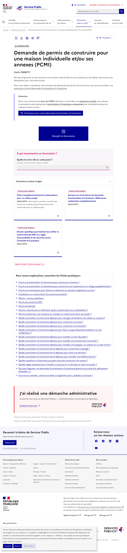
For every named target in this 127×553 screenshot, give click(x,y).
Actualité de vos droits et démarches (19, 21)
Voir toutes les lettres (28, 448)
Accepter (7, 546)
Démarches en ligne (72, 464)
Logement (6, 480)
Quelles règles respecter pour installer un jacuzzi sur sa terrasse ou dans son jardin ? (57, 364)
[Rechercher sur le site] (121, 11)
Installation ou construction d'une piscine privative (42, 294)
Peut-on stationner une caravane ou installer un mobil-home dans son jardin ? (55, 314)
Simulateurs (69, 472)
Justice (35, 468)
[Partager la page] (32, 38)
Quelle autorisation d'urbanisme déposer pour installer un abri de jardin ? (53, 336)
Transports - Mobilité (10, 484)
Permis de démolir (26, 306)
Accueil (5, 30)
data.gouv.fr (104, 515)
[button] (38, 38)
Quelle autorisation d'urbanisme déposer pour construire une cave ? (50, 321)
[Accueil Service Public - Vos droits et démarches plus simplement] (32, 10)
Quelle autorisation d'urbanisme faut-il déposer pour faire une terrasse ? (52, 352)
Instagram (117, 441)
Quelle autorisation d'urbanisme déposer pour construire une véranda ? (52, 325)
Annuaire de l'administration (75, 488)
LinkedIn (110, 441)
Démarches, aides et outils (82, 21)
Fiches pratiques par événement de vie (42, 21)
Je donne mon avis (28, 405)
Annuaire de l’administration (101, 21)
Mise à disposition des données (107, 468)
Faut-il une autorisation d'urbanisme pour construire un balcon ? (48, 282)
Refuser (17, 546)
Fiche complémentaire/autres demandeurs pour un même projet (37, 197)
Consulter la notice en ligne (29, 181)
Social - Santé (8, 472)
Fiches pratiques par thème (64, 21)
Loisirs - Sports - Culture (41, 476)
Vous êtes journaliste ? (104, 484)
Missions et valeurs (102, 472)
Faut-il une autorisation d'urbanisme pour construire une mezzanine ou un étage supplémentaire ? (64, 286)
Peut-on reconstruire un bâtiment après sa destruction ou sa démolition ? (53, 310)
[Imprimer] (27, 38)
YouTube (96, 448)
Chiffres (99, 464)
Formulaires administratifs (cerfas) (77, 468)
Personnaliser (29, 546)
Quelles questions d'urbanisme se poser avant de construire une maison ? (53, 360)
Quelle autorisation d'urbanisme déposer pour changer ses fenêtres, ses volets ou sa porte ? (61, 317)
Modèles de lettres (71, 476)
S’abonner (10, 442)
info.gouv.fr (89, 515)
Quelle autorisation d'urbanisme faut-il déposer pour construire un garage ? (54, 348)
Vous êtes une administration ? (107, 480)
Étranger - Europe (39, 472)
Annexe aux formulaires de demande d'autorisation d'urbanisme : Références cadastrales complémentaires (87, 198)
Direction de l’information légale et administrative (99, 507)
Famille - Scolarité (9, 468)
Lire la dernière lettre (10, 448)
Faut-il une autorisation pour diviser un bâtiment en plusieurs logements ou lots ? (56, 290)
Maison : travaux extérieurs (31, 298)
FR (104, 38)
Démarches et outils (18, 30)
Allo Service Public (71, 484)
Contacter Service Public (117, 21)
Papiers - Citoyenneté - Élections (14, 464)
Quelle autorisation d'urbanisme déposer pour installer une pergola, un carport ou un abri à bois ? (64, 344)
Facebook (96, 441)
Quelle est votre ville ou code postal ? (34, 161)
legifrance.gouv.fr (71, 515)
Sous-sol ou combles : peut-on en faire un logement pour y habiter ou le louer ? (55, 375)
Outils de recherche (72, 480)
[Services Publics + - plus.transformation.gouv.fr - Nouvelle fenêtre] (114, 530)
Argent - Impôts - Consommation (45, 464)
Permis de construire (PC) (30, 302)
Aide (97, 476)
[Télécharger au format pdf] (21, 38)
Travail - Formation (9, 476)
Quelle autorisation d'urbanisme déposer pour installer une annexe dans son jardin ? (58, 340)
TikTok (103, 441)
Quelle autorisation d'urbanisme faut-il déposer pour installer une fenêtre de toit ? (57, 356)
